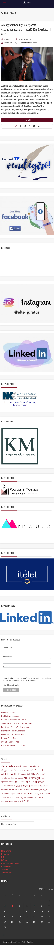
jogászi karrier (8, 782)
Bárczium (5, 854)
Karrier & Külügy (10, 43)
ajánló (5, 766)
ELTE (40, 770)
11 (12, 911)
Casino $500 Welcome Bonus (13, 720)
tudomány (33, 793)
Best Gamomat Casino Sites (13, 746)
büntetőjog (37, 766)
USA (4, 797)
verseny (41, 797)
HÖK (27, 778)
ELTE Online (6, 851)
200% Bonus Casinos (10, 742)
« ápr (3, 935)
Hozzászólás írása (29, 43)
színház (5, 793)
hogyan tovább (17, 778)
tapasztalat (15, 793)
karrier (40, 781)
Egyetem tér (18, 770)
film (33, 774)
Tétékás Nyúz (6, 873)
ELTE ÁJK (10, 774)
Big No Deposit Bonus (10, 716)
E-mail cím (7, 647)
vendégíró (32, 797)
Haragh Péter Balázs (26, 39)
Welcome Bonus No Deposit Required (16, 723)
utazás (11, 797)
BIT (2, 857)
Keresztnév (7, 657)
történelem (45, 793)
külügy (34, 786)
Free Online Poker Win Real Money (15, 727)
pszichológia (37, 790)
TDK (24, 793)
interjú (36, 778)
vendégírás (21, 797)
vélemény (17, 801)
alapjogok (14, 766)
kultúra (18, 785)
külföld (27, 785)
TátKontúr (5, 870)
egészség (29, 770)
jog (43, 778)
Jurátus (22, 781)
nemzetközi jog (8, 790)
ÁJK (26, 801)
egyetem (7, 770)
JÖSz (32, 782)
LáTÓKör (5, 860)
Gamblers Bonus (8, 712)
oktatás (19, 790)
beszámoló (26, 766)
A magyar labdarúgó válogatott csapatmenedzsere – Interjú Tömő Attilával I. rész (26, 29)
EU (29, 774)
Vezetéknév (7, 666)
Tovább (28, 120)
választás (6, 801)
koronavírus (7, 785)
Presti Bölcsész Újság (10, 863)
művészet (43, 785)
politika (26, 789)
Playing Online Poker (9, 738)
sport (46, 789)
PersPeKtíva (6, 866)
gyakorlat (6, 778)
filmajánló (41, 774)
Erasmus (22, 774)
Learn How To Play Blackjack (13, 731)
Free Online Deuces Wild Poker (13, 734)
